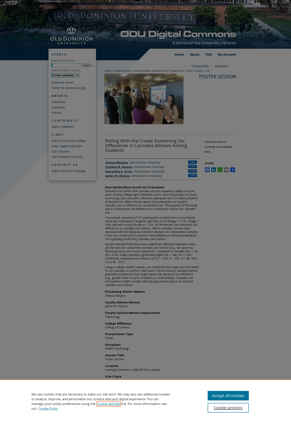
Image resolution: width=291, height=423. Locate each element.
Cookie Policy (48, 408)
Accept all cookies (228, 395)
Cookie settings (108, 404)
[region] (145, 401)
